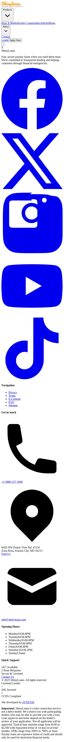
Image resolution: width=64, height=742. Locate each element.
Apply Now (15, 40)
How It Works (9, 23)
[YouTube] (32, 315)
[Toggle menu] (2, 44)
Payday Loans (25, 23)
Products (7, 9)
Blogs (52, 23)
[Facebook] (32, 128)
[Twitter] (32, 190)
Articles (44, 23)
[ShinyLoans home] (12, 6)
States (36, 23)
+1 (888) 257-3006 (12, 481)
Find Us (5, 553)
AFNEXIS (28, 702)
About (6, 26)
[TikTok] (32, 378)
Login (4, 40)
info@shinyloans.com (13, 619)
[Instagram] (32, 253)
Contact (5, 36)
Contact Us (7, 676)
